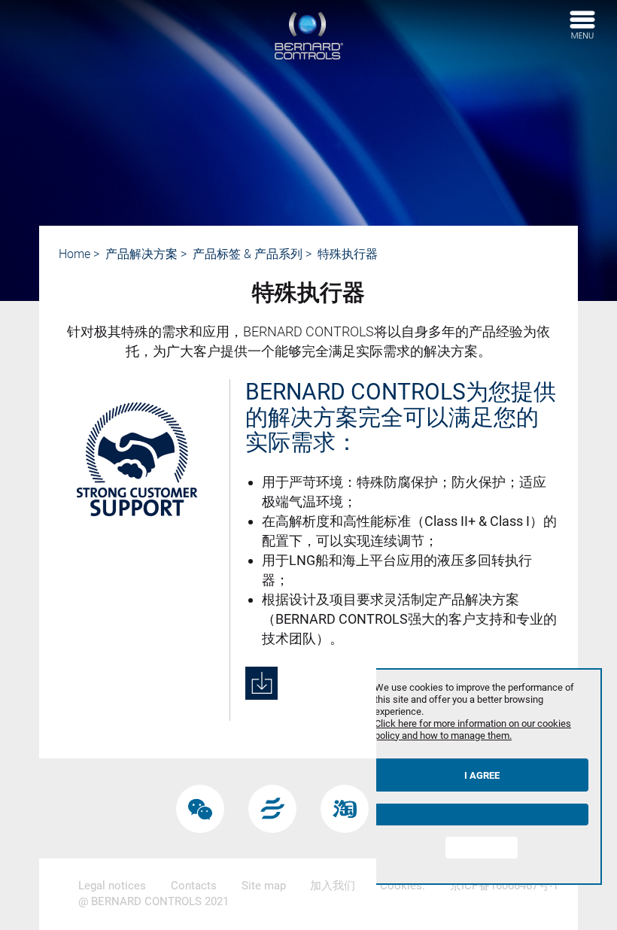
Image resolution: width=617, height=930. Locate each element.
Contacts (194, 885)
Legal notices (112, 885)
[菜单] (582, 25)
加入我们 (332, 885)
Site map (264, 885)
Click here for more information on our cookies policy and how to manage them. (473, 729)
